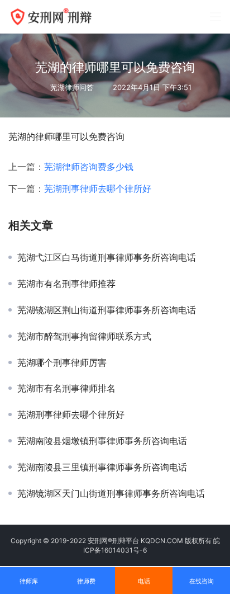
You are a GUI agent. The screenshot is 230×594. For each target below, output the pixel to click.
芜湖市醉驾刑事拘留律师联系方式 (84, 336)
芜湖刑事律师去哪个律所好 (97, 188)
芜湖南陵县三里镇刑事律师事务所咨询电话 (102, 467)
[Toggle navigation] (215, 17)
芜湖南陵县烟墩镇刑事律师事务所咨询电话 (102, 441)
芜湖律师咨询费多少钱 (88, 166)
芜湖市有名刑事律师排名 (66, 388)
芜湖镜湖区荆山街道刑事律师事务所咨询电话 (106, 310)
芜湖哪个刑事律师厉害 (62, 362)
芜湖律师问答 (72, 87)
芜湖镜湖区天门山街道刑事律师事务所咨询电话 (111, 493)
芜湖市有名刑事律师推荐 (66, 284)
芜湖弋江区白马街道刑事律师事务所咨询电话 (106, 257)
